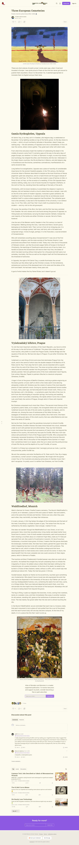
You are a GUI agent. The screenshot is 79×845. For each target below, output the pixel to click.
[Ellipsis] (67, 734)
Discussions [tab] (23, 769)
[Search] (56, 3)
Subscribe (66, 3)
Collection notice (52, 834)
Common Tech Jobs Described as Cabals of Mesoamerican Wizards (32, 774)
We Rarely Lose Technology (21, 799)
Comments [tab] (15, 719)
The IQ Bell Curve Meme (20, 787)
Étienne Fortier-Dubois (20, 16)
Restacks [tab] (21, 719)
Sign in (74, 3)
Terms (45, 834)
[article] (39, 778)
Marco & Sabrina (19, 751)
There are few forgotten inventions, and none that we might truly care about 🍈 (31, 802)
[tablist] (18, 719)
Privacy (41, 834)
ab (15, 734)
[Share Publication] (60, 3)
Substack (32, 841)
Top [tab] (13, 769)
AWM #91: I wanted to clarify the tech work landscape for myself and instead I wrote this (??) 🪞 (32, 778)
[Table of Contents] (2, 423)
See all (14, 811)
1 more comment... (16, 761)
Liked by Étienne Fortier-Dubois (23, 735)
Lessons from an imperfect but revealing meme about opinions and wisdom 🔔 (31, 790)
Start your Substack (35, 838)
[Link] (9, 133)
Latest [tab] (17, 769)
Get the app (47, 838)
